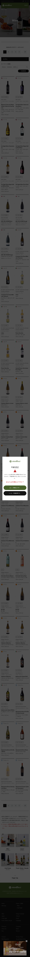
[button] (15, 487)
